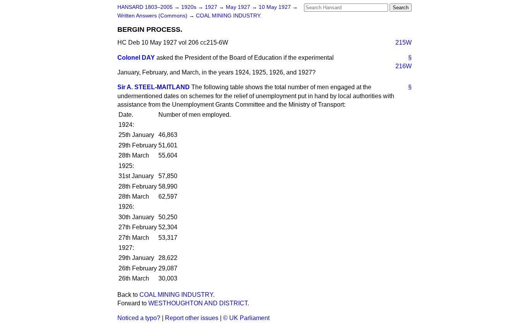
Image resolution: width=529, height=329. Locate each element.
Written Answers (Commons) (153, 16)
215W (403, 42)
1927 (212, 7)
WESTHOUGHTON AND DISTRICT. (198, 303)
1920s (189, 7)
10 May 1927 (275, 7)
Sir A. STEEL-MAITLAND (153, 87)
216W (403, 66)
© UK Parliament (246, 318)
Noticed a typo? (138, 318)
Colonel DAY (136, 57)
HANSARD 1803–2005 (145, 7)
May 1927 (239, 7)
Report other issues (191, 318)
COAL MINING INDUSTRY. (228, 16)
